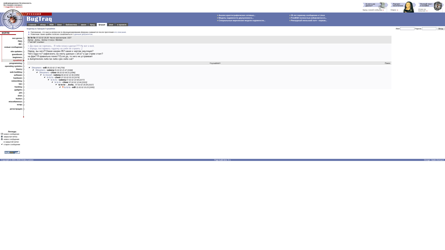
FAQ (20, 41)
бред (92, 25)
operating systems (13, 66)
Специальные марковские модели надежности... (241, 20)
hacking (18, 87)
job (20, 93)
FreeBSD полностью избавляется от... (308, 18)
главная (32, 25)
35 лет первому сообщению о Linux (307, 15)
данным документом (83, 34)
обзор (43, 25)
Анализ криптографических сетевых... (236, 15)
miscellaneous (15, 102)
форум (102, 25)
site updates (16, 51)
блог (59, 25)
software (18, 75)
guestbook (17, 54)
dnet (111, 25)
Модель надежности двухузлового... (236, 18)
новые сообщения (13, 47)
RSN (52, 25)
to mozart (47, 75)
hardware (17, 78)
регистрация (16, 109)
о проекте (121, 25)
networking (16, 81)
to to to (50, 77)
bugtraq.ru (32, 29)
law (20, 84)
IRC (20, 44)
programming (15, 63)
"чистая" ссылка (36, 42)
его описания (120, 32)
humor (19, 99)
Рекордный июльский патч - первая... (308, 20)
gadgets (18, 90)
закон (83, 25)
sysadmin (50, 29)
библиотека (71, 25)
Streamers (36, 67)
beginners (17, 57)
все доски (17, 38)
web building (16, 72)
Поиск (387, 63)
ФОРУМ (5, 33)
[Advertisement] (419, 88)
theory (19, 69)
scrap (19, 104)
